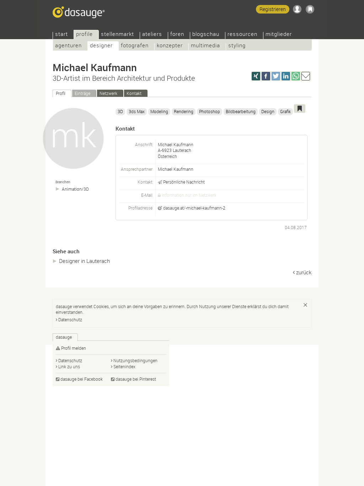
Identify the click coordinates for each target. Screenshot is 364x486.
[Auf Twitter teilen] (276, 76)
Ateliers (152, 34)
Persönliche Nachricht (184, 182)
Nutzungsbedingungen (135, 360)
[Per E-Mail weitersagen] (305, 76)
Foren (177, 34)
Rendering (183, 111)
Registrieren (272, 9)
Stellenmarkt (117, 34)
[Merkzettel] (310, 9)
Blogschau (205, 34)
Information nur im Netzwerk (189, 195)
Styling (237, 46)
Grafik (285, 111)
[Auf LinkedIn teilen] (286, 76)
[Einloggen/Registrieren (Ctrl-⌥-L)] (297, 9)
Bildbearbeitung (241, 111)
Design (267, 111)
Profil (60, 93)
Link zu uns (69, 366)
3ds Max (137, 111)
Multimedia (205, 46)
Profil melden (73, 348)
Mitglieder (279, 34)
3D (120, 111)
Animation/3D (75, 189)
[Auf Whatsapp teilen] (295, 76)
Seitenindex (124, 366)
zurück (303, 272)
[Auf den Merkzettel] (299, 108)
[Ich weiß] (305, 305)
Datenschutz (70, 319)
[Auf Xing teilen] (256, 76)
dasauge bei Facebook (81, 379)
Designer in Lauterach (84, 260)
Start (61, 34)
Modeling (159, 111)
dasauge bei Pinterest (136, 379)
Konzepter (170, 46)
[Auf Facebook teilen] (266, 76)
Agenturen (68, 46)
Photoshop (209, 111)
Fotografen (135, 46)
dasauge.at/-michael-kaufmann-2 (194, 208)
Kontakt (134, 93)
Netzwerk (108, 93)
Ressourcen (242, 34)
